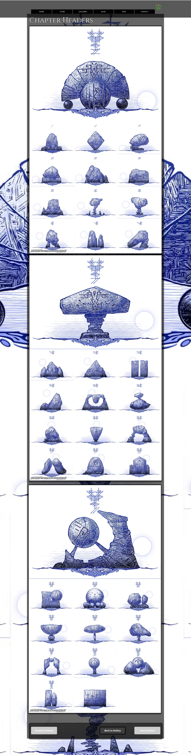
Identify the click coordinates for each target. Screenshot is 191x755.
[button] (124, 12)
